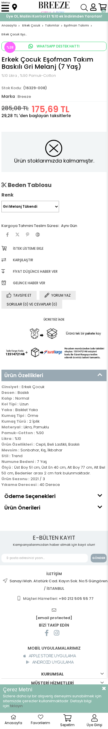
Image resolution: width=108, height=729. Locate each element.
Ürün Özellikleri (23, 375)
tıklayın (16, 706)
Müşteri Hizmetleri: (58, 598)
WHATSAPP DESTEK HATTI (57, 46)
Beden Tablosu (29, 185)
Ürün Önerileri (22, 507)
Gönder (98, 558)
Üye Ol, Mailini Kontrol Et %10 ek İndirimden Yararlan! (54, 16)
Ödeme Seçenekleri (30, 496)
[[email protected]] (54, 610)
